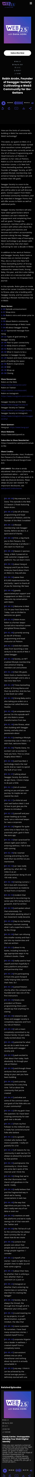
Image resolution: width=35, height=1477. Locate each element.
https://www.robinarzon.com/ (13, 385)
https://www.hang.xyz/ (19, 427)
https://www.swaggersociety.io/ (14, 404)
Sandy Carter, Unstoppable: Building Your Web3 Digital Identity (16, 1439)
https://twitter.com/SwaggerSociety (16, 410)
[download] (23, 108)
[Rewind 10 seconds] (2, 108)
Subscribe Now (17, 53)
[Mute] (32, 103)
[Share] (30, 108)
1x (16, 108)
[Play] (3, 103)
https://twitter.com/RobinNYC (14, 390)
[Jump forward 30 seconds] (9, 108)
